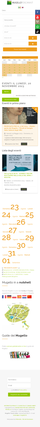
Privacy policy (23, 390)
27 (19, 72)
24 (4, 72)
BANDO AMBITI (32, 405)
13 (19, 67)
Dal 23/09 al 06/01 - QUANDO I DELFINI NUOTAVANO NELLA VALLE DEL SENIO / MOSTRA (18, 175)
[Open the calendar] (33, 38)
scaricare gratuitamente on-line (16, 346)
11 (9, 67)
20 (19, 70)
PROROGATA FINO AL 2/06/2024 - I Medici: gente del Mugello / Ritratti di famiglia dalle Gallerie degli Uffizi (19, 128)
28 (24, 72)
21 (24, 70)
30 (35, 72)
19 (14, 70)
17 (4, 70)
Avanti (15, 268)
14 (24, 67)
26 (14, 72)
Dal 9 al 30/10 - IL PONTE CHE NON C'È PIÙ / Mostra (18, 270)
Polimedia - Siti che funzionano (24, 419)
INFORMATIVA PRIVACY (10, 405)
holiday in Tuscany (27, 291)
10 (4, 67)
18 (9, 70)
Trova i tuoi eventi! (20, 49)
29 (29, 72)
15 (29, 67)
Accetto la (20, 390)
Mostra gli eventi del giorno (10, 276)
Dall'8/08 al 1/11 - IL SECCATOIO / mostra (15, 274)
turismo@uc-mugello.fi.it (20, 415)
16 (35, 67)
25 (9, 72)
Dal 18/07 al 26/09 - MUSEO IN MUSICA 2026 (17, 272)
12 (14, 67)
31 (4, 75)
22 (29, 70)
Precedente (8, 268)
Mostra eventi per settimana (26, 95)
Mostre (24, 144)
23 (35, 70)
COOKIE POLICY (22, 405)
